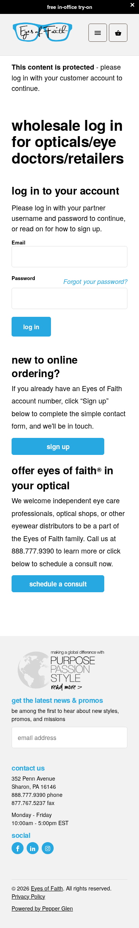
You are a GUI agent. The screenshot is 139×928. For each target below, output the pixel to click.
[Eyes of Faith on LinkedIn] (33, 848)
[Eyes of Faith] (42, 33)
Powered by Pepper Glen (42, 908)
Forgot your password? (95, 281)
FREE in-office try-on (69, 6)
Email (18, 242)
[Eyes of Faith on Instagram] (48, 848)
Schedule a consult (58, 583)
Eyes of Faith (47, 888)
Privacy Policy (28, 896)
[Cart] (118, 33)
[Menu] (97, 33)
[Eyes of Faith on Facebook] (18, 848)
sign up (58, 446)
